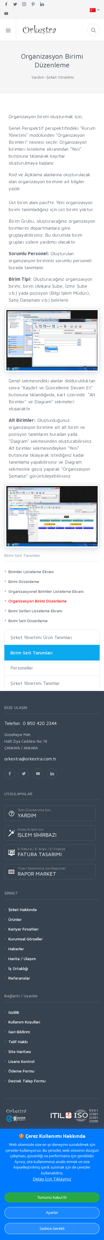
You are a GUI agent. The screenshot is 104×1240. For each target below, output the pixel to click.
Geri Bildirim (19, 1031)
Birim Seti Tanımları (31, 652)
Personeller (21, 667)
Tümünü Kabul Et (52, 1197)
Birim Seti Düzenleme (28, 620)
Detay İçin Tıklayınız (52, 1179)
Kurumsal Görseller (25, 938)
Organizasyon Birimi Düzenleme (37, 600)
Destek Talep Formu (27, 1080)
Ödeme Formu (21, 1070)
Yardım (37, 77)
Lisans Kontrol (21, 1061)
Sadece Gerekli (52, 1228)
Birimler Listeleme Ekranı (31, 571)
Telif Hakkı (18, 1041)
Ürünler (15, 919)
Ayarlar (52, 1212)
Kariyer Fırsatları (23, 928)
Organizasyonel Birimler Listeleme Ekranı (45, 591)
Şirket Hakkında (22, 909)
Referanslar (19, 978)
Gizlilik (13, 1012)
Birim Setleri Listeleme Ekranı (35, 610)
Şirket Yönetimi (60, 77)
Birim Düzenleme (23, 581)
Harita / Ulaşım (22, 958)
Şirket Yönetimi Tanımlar (35, 683)
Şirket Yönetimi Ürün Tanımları (41, 637)
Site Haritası (19, 1051)
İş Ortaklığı (18, 968)
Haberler (16, 948)
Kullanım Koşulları (24, 1021)
